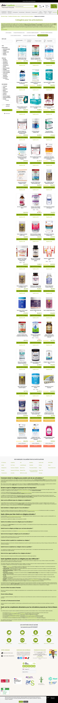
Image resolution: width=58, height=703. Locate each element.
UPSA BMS (50, 462)
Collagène (5, 50)
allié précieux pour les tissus (32, 617)
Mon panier (53, 6)
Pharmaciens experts (35, 635)
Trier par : (45, 41)
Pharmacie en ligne (4, 16)
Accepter (20, 701)
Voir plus (7, 79)
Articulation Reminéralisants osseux (19, 32)
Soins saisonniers (40, 12)
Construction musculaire (5, 74)
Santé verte (41, 462)
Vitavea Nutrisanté (52, 467)
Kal (20, 462)
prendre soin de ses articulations (26, 492)
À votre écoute (22, 635)
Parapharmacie (34, 12)
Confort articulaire (6, 70)
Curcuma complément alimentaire (16, 35)
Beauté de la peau (6, 68)
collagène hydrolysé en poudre (23, 530)
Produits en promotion (8, 105)
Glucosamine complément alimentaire (46, 32)
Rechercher (8, 110)
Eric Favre (5, 94)
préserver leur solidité (14, 612)
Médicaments (28, 12)
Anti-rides (5, 59)
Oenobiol (31, 465)
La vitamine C (9, 566)
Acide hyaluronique (6, 49)
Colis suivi (9, 635)
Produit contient (5, 47)
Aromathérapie (21, 12)
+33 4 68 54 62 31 (40, 656)
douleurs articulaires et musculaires (14, 616)
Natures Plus (22, 470)
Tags (3, 45)
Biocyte (4, 90)
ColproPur (5, 93)
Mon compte (40, 6)
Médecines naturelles (10, 12)
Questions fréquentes (48, 635)
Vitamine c (5, 54)
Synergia (40, 473)
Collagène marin (6, 51)
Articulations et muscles (5, 66)
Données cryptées (9, 643)
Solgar (40, 467)
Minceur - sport (45, 12)
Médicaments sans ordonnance (49, 643)
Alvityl (4, 87)
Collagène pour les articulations (42, 35)
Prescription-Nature (33, 467)
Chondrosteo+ (5, 91)
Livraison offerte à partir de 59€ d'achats (29, 1)
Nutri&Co (31, 462)
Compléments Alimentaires (4, 12)
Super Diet (41, 470)
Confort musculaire (6, 72)
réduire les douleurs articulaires (30, 615)
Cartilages (5, 69)
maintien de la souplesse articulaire (23, 490)
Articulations (5, 60)
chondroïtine (23, 613)
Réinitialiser (7, 113)
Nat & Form (22, 467)
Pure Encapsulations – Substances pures (33, 471)
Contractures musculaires (5, 77)
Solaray (40, 465)
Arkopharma (5, 88)
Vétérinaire (55, 12)
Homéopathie (15, 12)
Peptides (4, 53)
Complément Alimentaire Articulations (27, 16)
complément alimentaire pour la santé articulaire (15, 516)
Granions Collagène (6, 96)
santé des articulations (16, 614)
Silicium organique (8, 32)
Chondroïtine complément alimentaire (32, 32)
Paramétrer (26, 701)
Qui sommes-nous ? (47, 698)
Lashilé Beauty (23, 465)
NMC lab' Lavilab (23, 473)
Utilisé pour (4, 58)
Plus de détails (4, 29)
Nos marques (4, 84)
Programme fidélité (36, 643)
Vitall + (49, 465)
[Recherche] (36, 6)
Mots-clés (4, 38)
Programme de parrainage (22, 643)
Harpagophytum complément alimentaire (29, 35)
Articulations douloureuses (5, 63)
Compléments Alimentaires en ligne (14, 16)
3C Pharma (5, 86)
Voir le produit (22, 443)
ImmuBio (4, 98)
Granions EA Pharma (6, 97)
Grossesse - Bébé (50, 12)
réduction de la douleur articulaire (33, 510)
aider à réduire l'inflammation (33, 579)
